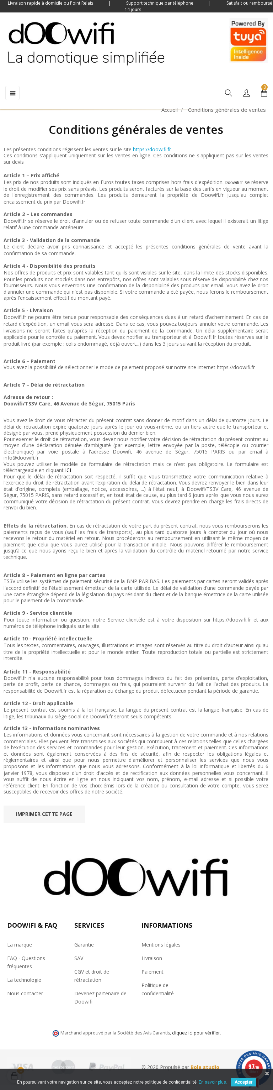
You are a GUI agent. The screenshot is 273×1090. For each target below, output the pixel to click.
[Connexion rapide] (246, 93)
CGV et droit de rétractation (91, 975)
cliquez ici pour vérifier (196, 1033)
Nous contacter (25, 993)
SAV (78, 958)
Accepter (243, 1082)
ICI (68, 470)
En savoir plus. (213, 1082)
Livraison (151, 958)
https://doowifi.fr (152, 149)
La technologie (24, 979)
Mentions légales (161, 944)
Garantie (84, 944)
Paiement (152, 971)
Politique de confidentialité (157, 989)
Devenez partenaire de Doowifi (100, 997)
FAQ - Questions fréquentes (26, 962)
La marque (19, 944)
